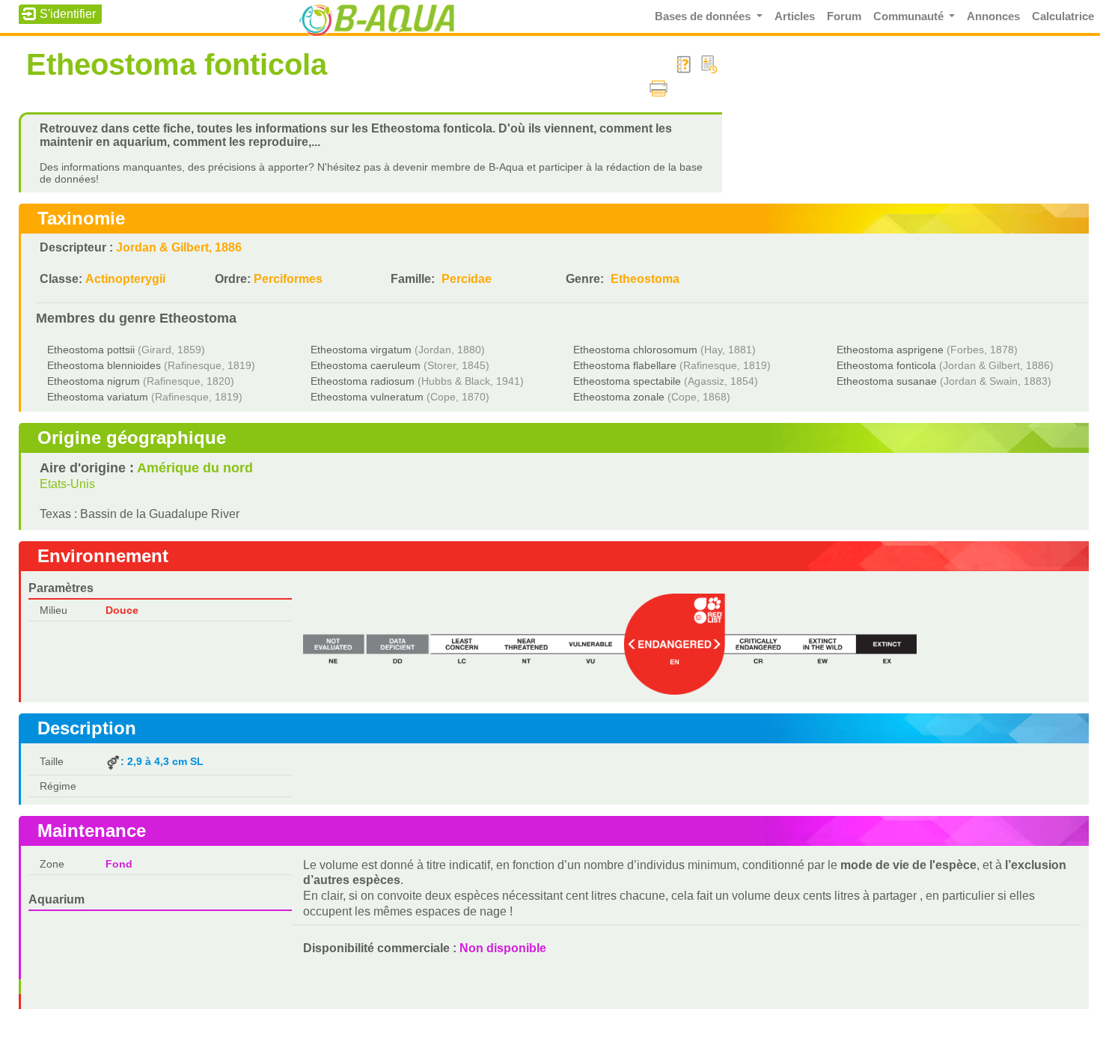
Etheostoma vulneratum (367, 397)
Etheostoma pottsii (91, 350)
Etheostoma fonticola (886, 365)
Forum (844, 16)
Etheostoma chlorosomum (635, 350)
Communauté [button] (910, 16)
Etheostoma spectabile (627, 381)
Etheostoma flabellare (624, 365)
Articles (794, 16)
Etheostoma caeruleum (366, 365)
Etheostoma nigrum (93, 381)
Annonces (993, 16)
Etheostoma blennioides (104, 365)
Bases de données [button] (704, 16)
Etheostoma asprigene (890, 350)
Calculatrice (1063, 16)
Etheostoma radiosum (363, 381)
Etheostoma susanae (887, 381)
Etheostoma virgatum (361, 350)
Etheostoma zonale (618, 397)
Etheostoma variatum (97, 397)
